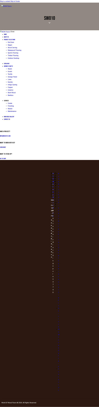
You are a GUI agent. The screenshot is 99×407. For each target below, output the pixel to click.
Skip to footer (15, 1)
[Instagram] (57, 174)
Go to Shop (3, 159)
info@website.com (5, 136)
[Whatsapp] (57, 179)
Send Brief (3, 147)
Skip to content (5, 1)
